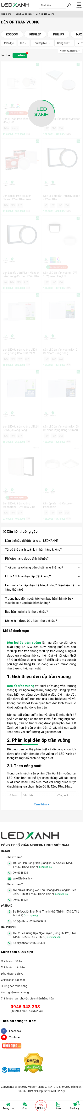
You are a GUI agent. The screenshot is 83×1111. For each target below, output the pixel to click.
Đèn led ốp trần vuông (24, 642)
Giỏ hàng (75, 1106)
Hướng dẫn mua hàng (14, 986)
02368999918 (38, 921)
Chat (24, 1108)
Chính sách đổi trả (12, 961)
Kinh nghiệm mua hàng (15, 992)
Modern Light (36, 1086)
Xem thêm (40, 804)
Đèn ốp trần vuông (20, 686)
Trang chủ (8, 1108)
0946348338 (20, 872)
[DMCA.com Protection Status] (33, 1064)
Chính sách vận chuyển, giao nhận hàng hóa (27, 998)
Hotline (41, 1108)
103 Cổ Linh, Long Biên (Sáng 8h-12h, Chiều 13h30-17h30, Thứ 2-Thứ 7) (43, 864)
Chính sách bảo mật (13, 979)
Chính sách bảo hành (13, 967)
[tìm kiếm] (69, 5)
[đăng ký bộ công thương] (10, 1070)
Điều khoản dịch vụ (12, 973)
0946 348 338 (25, 1007)
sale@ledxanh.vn (23, 878)
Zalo (58, 1108)
